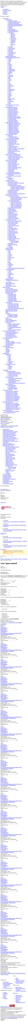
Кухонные (10, 51)
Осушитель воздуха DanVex (12, 400)
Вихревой (10, 135)
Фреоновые (10, 178)
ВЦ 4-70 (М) (13, 38)
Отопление (5, 370)
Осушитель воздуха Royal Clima (13, 397)
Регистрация (6, 418)
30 (9, 621)
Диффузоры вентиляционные (12, 122)
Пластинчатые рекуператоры (14, 175)
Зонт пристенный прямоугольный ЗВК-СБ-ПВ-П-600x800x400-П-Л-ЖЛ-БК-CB (11, 801)
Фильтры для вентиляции (11, 160)
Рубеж (9, 256)
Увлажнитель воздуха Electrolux (13, 404)
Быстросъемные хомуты (16, 201)
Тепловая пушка (9, 278)
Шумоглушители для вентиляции (13, 154)
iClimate (10, 68)
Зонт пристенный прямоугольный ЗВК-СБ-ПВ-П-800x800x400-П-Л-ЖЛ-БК (11, 768)
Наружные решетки (12, 110)
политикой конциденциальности (14, 1017)
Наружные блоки (12, 294)
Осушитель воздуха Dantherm (12, 399)
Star (9, 81)
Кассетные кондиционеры (11, 289)
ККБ (7, 312)
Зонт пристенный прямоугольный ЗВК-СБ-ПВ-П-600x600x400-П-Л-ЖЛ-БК (11, 634)
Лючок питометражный (16, 199)
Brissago (10, 95)
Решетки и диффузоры (21, 990)
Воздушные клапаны (13, 181)
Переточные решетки (13, 114)
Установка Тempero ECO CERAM (13, 342)
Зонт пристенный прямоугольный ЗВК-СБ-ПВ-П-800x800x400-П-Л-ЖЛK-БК (11, 818)
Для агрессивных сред (13, 31)
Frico (9, 250)
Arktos (4, 996)
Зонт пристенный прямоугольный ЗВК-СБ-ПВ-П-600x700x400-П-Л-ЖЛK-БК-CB (11, 718)
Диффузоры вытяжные (13, 125)
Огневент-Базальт (10, 347)
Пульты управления (12, 326)
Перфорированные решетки (14, 117)
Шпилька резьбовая (12, 213)
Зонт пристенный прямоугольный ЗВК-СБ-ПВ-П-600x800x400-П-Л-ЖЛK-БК (11, 684)
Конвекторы (8, 354)
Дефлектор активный (13, 232)
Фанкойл (8, 313)
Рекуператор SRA (10, 344)
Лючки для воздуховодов (13, 196)
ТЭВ (9, 271)
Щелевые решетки (12, 115)
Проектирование (19, 982)
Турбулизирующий (12, 136)
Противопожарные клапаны (14, 185)
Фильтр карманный (12, 161)
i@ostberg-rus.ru (4, 421)
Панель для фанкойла (13, 325)
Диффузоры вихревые (13, 129)
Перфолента (11, 212)
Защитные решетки (12, 113)
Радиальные (11, 32)
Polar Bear (5, 993)
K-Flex (7, 348)
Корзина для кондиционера (14, 329)
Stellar (9, 61)
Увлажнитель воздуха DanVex (12, 409)
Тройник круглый (12, 237)
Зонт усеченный (14, 242)
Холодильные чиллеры (11, 335)
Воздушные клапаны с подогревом (16, 183)
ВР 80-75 (13, 33)
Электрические (11, 386)
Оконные (10, 50)
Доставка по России (20, 980)
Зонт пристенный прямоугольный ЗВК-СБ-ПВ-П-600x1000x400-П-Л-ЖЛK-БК (11, 734)
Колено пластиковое (12, 244)
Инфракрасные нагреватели (12, 280)
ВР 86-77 (13, 36)
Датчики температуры (13, 146)
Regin (4, 997)
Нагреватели (11, 174)
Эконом (10, 65)
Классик (10, 255)
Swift (9, 87)
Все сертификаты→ (5, 489)
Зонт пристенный (15, 241)
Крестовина (11, 243)
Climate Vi (10, 71)
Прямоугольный (5, 604)
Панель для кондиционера (14, 323)
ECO (9, 83)
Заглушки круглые (12, 228)
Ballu (9, 262)
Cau (9, 82)
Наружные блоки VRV (13, 303)
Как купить (18, 998)
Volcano (10, 270)
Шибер (9, 245)
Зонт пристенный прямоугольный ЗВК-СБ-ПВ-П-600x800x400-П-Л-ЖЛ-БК (11, 667)
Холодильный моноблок (11, 333)
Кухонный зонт (11, 239)
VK (8, 427)
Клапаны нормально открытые (18, 187)
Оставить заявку (4, 966)
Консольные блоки (12, 300)
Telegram (11, 427)
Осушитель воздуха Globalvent (12, 398)
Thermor (10, 362)
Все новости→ (4, 533)
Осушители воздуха (7, 390)
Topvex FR (10, 76)
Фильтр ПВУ (11, 171)
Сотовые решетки (12, 119)
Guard (9, 267)
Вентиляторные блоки (11, 56)
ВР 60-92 (13, 37)
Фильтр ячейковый (12, 166)
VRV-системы (9, 302)
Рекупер (7, 340)
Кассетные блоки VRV (13, 304)
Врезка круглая (11, 235)
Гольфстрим (11, 274)
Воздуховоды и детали (11, 219)
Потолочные (11, 49)
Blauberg (10, 72)
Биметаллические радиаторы (14, 373)
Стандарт (10, 106)
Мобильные (11, 54)
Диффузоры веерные (13, 127)
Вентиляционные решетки (12, 107)
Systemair (5, 998)
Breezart (10, 58)
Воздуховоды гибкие (13, 223)
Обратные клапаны (12, 184)
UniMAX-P (10, 90)
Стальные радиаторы (13, 374)
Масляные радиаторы (10, 364)
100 (13, 621)
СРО (17, 978)
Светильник (4, 617)
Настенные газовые (12, 387)
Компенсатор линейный (13, 218)
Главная (2, 7)
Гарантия (5, 12)
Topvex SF (10, 75)
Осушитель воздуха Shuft (11, 392)
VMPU (9, 100)
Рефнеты (10, 328)
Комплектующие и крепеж (12, 194)
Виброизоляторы (12, 210)
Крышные (10, 26)
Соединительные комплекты (14, 327)
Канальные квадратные (13, 23)
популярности (4, 623)
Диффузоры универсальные (14, 123)
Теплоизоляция (6, 346)
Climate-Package (11, 70)
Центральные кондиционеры (12, 104)
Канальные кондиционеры (12, 290)
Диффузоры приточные (13, 126)
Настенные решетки (12, 109)
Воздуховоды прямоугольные (14, 220)
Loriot (9, 358)
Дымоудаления (11, 48)
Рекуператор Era (9, 345)
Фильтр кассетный (12, 162)
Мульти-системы (9, 293)
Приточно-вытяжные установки (13, 57)
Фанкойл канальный (12, 316)
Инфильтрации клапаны (13, 190)
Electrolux (10, 366)
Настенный (4, 609)
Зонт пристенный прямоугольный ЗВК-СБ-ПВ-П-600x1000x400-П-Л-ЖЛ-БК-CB (11, 902)
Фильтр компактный (12, 168)
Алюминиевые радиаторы (14, 372)
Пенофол (8, 349)
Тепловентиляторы (10, 269)
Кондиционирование (8, 983)
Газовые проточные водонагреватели (16, 383)
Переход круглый (12, 236)
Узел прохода (9, 284)
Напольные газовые (12, 389)
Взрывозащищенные (13, 30)
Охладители (8, 177)
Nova (9, 88)
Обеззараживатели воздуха (9, 412)
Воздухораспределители (11, 134)
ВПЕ (9, 96)
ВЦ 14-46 (13, 35)
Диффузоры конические (13, 132)
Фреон (7, 317)
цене (20, 622)
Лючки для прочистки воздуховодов (19, 197)
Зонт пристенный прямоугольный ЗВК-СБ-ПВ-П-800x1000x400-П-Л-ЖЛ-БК (11, 885)
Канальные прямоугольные (14, 22)
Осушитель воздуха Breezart (12, 391)
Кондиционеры (6, 287)
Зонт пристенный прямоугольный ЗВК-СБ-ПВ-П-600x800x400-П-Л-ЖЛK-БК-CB (11, 835)
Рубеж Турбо (11, 257)
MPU (9, 77)
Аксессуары (8, 322)
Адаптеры (10, 246)
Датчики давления (12, 147)
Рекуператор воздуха (7, 338)
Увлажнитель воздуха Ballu (12, 406)
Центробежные (11, 29)
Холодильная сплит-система (12, 332)
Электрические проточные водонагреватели (14, 381)
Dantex (9, 359)
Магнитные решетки (13, 121)
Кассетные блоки (12, 296)
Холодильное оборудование (9, 330)
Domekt (10, 93)
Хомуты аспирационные (16, 205)
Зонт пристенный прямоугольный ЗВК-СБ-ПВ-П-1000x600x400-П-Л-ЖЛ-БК (11, 868)
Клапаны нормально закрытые (18, 186)
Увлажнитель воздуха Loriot (12, 403)
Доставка (5, 11)
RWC (9, 97)
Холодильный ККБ (10, 334)
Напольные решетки (12, 120)
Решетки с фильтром (12, 108)
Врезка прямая (11, 233)
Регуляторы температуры (14, 143)
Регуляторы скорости (13, 141)
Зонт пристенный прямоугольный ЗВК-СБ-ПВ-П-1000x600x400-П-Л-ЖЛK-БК (11, 952)
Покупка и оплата (7, 10)
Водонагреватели (9, 377)
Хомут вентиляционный (13, 200)
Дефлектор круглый (12, 231)
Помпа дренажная (10, 321)
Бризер (7, 339)
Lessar (9, 102)
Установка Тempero (10, 341)
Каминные (10, 55)
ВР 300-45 (13, 42)
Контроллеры (11, 152)
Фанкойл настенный (12, 315)
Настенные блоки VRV (13, 307)
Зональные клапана (12, 192)
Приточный (4, 615)
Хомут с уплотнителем (16, 203)
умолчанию (10, 622)
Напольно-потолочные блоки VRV (16, 308)
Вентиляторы (9, 19)
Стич (9, 259)
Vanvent (10, 265)
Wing (9, 251)
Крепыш (10, 272)
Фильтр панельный (12, 165)
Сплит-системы (9, 288)
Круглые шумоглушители (14, 155)
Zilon (9, 103)
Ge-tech (10, 80)
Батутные (10, 46)
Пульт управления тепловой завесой (16, 268)
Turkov (9, 59)
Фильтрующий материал (13, 172)
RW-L (9, 78)
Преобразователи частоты (14, 151)
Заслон (9, 254)
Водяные (10, 179)
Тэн (9, 261)
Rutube (2, 427)
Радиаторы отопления (10, 371)
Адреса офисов (19, 996)
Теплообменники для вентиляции (13, 173)
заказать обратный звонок (6, 417)
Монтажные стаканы (10, 283)
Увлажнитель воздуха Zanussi (12, 405)
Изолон (7, 352)
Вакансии (18, 997)
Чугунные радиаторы (13, 375)
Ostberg (5, 992)
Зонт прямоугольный (13, 229)
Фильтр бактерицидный (13, 164)
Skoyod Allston (11, 89)
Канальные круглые (12, 20)
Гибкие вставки (11, 209)
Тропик (10, 263)
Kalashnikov (11, 264)
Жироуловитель (5, 616)
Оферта (17, 1000)
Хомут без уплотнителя (16, 204)
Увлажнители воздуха (8, 402)
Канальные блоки (12, 297)
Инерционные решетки (13, 112)
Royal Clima (11, 101)
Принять (2, 1019)
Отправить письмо (8, 425)
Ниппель (10, 226)
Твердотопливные (12, 385)
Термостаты (11, 145)
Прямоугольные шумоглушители (15, 156)
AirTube (10, 84)
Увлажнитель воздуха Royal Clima (13, 407)
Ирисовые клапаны (12, 191)
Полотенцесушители (7, 410)
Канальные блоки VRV (13, 306)
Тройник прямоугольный (14, 238)
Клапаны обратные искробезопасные (16, 193)
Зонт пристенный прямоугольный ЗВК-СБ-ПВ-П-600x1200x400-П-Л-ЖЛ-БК (11, 852)
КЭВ (9, 252)
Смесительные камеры (11, 286)
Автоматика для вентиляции (12, 139)
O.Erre (4, 994)
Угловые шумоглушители (14, 158)
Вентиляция (6, 18)
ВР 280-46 (13, 40)
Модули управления (12, 149)
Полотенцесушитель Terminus (12, 411)
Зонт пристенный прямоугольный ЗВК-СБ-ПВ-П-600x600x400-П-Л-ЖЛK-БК (11, 650)
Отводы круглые (12, 224)
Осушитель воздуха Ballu (11, 394)
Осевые (10, 27)
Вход (2, 418)
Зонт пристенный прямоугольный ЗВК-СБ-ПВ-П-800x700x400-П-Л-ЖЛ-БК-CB (11, 936)
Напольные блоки (12, 299)
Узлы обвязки (9, 282)
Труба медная (9, 319)
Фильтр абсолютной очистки (14, 167)
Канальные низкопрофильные (15, 24)
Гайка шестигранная (12, 214)
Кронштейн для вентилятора (14, 207)
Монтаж (17, 979)
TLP (9, 74)
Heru (9, 63)
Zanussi (10, 368)
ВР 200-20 (13, 39)
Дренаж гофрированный (11, 320)
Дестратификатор (12, 52)
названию (16, 622)
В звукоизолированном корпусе (15, 25)
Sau (9, 62)
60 (10, 621)
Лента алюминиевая (12, 211)
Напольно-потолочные (11, 291)
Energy (9, 94)
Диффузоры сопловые (13, 128)
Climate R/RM (11, 69)
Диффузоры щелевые (13, 133)
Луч (9, 281)
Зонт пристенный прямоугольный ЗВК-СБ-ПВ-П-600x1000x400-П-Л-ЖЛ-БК (11, 701)
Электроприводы (12, 140)
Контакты (5, 14)
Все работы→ (4, 502)
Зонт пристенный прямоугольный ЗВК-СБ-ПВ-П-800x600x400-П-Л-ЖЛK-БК (11, 751)
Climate (10, 67)
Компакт (10, 64)
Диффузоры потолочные (13, 130)
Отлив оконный (9, 248)
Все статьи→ (3, 549)
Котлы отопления (10, 384)
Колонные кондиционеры (11, 309)
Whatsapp (6, 427)
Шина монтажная (12, 216)
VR (11, 45)
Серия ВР (13, 44)
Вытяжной (4, 613)
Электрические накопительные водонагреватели (15, 379)
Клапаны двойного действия (17, 188)
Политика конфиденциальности (20, 1002)
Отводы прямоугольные (13, 225)
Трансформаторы (12, 142)
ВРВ (12, 43)
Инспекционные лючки (16, 198)
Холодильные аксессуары (11, 336)
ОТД (9, 91)
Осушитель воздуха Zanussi (12, 393)
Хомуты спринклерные (16, 206)
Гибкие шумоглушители (13, 159)
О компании (6, 9)
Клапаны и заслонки (10, 180)
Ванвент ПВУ (11, 98)
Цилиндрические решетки (14, 116)
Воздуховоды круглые (13, 222)
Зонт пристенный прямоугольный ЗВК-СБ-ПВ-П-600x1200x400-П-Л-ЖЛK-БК (11, 919)
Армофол (8, 351)
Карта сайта (15, 425)
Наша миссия (19, 995)
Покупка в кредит (20, 981)
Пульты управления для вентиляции (16, 148)
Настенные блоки (12, 295)
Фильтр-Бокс (11, 170)
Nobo (9, 357)
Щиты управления (12, 153)
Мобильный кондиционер (11, 310)
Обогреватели (6, 353)
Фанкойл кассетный (12, 314)
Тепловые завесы (9, 249)
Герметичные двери (12, 217)
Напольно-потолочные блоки (14, 301)
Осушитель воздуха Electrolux (12, 396)
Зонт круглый (11, 230)
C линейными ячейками (13, 138)
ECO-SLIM (10, 85)
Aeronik (10, 367)
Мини (9, 258)
